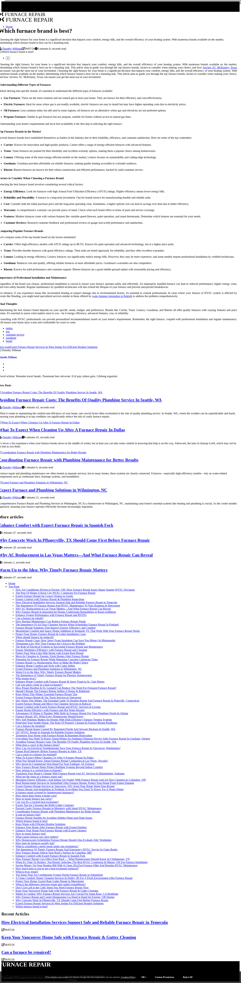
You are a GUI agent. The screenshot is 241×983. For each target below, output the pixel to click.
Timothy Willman (12, 48)
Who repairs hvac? (26, 678)
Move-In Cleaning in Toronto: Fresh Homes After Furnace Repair (52, 656)
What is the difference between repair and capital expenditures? (51, 884)
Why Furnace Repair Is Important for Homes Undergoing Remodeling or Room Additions (66, 611)
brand (9, 341)
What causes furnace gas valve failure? (37, 836)
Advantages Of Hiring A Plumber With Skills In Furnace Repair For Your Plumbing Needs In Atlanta (72, 713)
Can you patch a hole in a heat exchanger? (39, 684)
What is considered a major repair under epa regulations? (47, 846)
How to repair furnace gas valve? (34, 798)
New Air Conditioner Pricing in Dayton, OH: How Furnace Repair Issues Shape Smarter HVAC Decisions (75, 589)
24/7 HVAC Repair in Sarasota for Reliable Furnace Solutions (50, 732)
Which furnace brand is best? (32, 820)
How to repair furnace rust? (31, 833)
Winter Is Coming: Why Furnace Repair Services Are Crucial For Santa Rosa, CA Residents (67, 893)
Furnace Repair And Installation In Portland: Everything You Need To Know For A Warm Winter (70, 789)
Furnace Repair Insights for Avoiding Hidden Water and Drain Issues (54, 817)
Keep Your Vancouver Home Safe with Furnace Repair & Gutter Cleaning (57, 890)
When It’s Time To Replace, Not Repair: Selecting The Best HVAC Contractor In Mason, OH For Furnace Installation (81, 862)
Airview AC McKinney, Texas (220, 67)
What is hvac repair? (27, 871)
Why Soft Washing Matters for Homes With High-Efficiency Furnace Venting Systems (64, 719)
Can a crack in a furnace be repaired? (36, 754)
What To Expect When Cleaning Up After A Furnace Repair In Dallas (55, 757)
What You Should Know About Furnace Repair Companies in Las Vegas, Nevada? (62, 760)
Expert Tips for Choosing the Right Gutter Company (45, 805)
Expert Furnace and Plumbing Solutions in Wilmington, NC (49, 668)
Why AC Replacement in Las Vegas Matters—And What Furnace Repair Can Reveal (63, 608)
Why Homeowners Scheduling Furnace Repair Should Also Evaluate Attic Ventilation (63, 839)
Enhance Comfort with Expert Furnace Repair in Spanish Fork (50, 855)
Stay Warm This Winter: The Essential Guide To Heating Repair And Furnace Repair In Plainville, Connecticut (77, 700)
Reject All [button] (187, 977)
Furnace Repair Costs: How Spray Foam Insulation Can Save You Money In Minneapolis (65, 640)
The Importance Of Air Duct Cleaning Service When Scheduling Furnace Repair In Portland (67, 624)
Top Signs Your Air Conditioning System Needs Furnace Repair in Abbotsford (59, 874)
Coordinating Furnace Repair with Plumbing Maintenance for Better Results (58, 811)
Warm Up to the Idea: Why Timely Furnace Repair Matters (48, 672)
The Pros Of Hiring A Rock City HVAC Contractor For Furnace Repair (55, 592)
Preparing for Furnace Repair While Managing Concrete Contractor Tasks (57, 659)
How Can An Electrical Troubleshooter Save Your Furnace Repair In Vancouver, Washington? (68, 748)
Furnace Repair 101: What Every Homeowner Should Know (49, 716)
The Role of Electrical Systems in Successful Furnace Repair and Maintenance (59, 646)
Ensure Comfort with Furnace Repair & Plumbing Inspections (50, 599)
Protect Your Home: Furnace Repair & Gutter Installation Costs (51, 634)
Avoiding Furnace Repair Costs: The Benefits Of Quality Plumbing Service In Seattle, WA (66, 741)
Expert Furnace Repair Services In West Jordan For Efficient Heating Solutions (60, 903)
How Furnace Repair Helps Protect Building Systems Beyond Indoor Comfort (59, 767)
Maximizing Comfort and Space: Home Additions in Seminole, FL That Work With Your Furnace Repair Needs (78, 630)
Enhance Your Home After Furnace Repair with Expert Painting (51, 827)
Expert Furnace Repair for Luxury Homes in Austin (44, 596)
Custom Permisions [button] (164, 977)
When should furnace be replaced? (35, 637)
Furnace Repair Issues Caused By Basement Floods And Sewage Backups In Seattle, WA (65, 729)
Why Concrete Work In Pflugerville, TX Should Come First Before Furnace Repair (62, 900)
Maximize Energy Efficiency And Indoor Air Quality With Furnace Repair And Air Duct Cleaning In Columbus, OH (81, 779)
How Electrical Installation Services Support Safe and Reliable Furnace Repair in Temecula (66, 602)
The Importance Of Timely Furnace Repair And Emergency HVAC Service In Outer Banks (67, 849)
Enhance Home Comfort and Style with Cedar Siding (45, 665)
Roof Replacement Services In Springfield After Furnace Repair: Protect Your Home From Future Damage (75, 782)
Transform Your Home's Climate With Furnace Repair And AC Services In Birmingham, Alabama (70, 773)
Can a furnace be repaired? (30, 725)
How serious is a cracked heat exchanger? (39, 770)
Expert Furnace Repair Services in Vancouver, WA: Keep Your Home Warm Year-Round (65, 786)
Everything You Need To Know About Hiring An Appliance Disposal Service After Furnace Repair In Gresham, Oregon (83, 738)
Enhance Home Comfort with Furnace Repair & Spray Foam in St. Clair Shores (60, 681)
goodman (11, 337)
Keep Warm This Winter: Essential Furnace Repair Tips (46, 694)
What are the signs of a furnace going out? (39, 776)
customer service (15, 334)
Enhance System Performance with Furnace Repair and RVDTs (51, 615)
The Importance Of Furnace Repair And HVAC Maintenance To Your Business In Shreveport (68, 605)
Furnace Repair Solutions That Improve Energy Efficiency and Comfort (55, 627)
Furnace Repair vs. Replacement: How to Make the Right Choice (52, 662)
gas (8, 331)
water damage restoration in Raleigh (112, 296)
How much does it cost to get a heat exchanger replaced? (47, 868)
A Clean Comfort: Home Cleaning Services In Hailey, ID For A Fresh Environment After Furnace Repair (74, 878)
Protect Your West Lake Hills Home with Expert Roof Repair (50, 653)
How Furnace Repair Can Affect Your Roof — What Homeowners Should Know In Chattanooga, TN (73, 859)
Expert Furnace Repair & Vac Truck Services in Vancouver (48, 697)
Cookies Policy (127, 977)
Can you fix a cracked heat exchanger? (37, 801)
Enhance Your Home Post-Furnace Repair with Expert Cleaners (51, 830)
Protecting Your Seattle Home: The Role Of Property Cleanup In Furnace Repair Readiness (66, 722)
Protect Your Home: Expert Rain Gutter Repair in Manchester (50, 881)
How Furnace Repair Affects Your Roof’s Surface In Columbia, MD (54, 852)
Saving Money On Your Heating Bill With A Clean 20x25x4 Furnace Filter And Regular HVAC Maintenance (77, 865)
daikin (9, 328)
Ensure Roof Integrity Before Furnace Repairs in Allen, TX (49, 751)
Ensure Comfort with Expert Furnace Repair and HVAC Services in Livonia (58, 706)
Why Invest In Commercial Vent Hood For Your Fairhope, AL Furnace (55, 763)
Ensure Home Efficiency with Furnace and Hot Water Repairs (50, 710)
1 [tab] (7, 58)
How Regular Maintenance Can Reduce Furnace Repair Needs (51, 621)
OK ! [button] (143, 977)
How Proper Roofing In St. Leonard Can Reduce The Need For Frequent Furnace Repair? (66, 687)
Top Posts (13, 586)
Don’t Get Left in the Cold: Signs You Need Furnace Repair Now (52, 887)
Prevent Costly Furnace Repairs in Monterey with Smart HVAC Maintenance (59, 808)
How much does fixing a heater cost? (36, 795)
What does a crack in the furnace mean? (38, 744)
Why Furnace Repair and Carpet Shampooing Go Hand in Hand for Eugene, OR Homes (65, 897)
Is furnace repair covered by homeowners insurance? (45, 792)
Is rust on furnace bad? (28, 814)
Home (11, 583)
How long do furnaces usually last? (35, 843)
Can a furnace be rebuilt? (29, 618)
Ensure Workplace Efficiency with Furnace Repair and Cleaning (51, 649)
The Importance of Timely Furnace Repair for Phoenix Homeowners (54, 675)
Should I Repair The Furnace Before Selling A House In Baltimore (53, 691)
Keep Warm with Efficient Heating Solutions (40, 824)
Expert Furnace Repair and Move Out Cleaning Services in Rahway (53, 703)
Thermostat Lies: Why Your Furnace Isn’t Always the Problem (50, 643)
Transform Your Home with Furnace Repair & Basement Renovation (54, 735)
